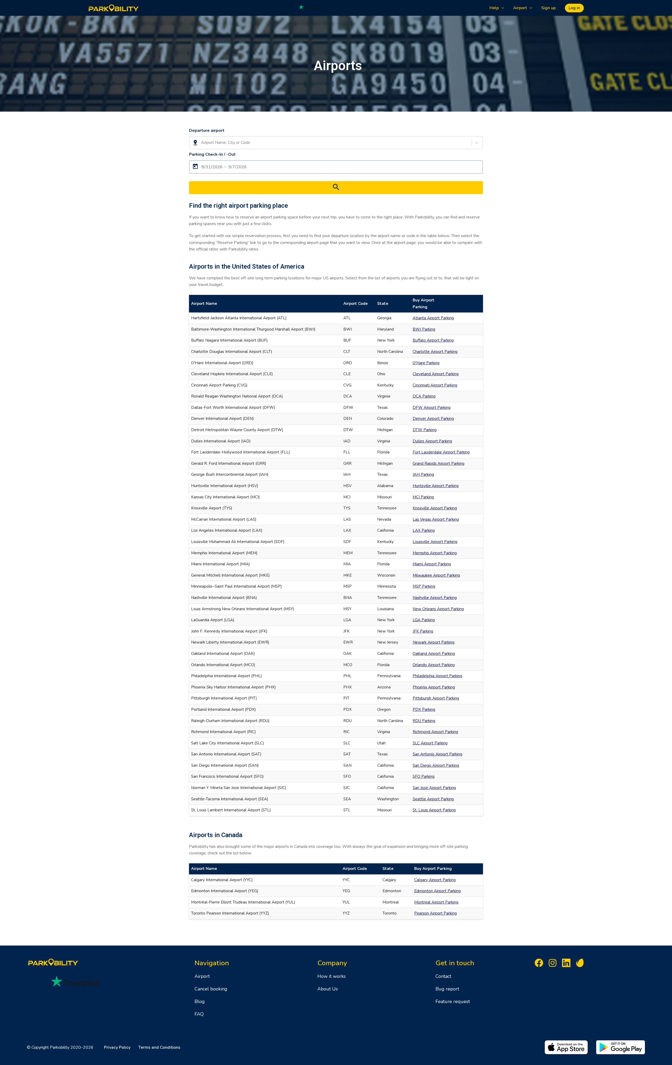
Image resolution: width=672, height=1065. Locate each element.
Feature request (452, 1001)
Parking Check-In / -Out (212, 154)
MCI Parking (423, 497)
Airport (520, 8)
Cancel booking (211, 989)
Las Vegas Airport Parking (436, 519)
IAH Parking (423, 474)
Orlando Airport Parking (434, 664)
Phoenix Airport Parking (434, 687)
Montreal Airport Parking (436, 902)
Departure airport (206, 130)
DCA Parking (424, 396)
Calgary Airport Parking (435, 880)
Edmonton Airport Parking (437, 891)
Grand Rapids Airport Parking (438, 463)
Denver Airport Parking (433, 418)
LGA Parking (424, 620)
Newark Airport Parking (433, 642)
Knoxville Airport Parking (435, 508)
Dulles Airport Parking (432, 441)
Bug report (447, 989)
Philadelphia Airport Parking (437, 675)
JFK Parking (423, 631)
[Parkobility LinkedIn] (566, 964)
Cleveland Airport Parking (436, 374)
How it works (331, 976)
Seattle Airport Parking (433, 799)
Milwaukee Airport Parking (436, 575)
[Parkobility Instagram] (552, 964)
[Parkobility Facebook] (539, 964)
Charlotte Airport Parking (435, 351)
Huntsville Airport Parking (436, 485)
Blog (200, 1001)
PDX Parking (424, 709)
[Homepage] (114, 8)
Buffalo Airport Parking (433, 340)
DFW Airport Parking (431, 407)
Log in (574, 8)
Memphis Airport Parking (435, 553)
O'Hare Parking (426, 363)
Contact (443, 976)
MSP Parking (424, 586)
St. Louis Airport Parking (434, 810)
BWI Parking (424, 329)
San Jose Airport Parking (434, 787)
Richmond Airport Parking (435, 731)
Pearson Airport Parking (435, 913)
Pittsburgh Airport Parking (436, 698)
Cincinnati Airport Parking (435, 385)
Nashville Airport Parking (435, 597)
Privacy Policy (117, 1047)
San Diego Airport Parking (436, 765)
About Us (327, 989)
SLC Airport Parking (430, 743)
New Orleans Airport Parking (438, 609)
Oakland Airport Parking (434, 653)
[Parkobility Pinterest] (580, 964)
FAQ (199, 1014)
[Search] (336, 187)
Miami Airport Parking (432, 564)
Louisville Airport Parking (435, 541)
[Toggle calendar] (336, 167)
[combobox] (201, 142)
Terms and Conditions (159, 1047)
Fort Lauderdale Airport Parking (441, 452)
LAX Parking (424, 530)
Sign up (548, 8)
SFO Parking (423, 776)
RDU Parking (424, 720)
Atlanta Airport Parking (433, 318)
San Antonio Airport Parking (437, 754)
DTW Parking (425, 429)
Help (494, 8)
